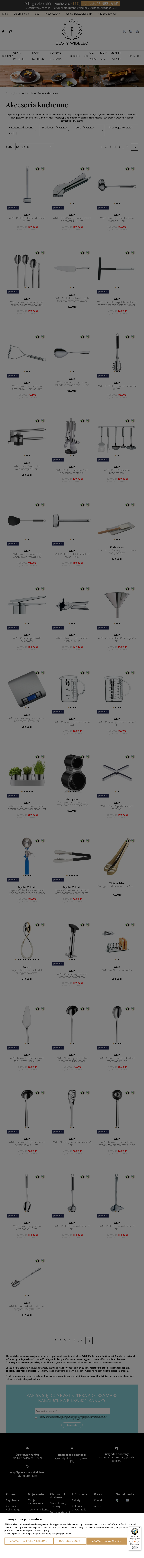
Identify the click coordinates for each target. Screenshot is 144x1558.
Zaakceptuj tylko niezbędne (28, 1541)
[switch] (135, 1547)
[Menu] (139, 1528)
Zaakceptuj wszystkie (106, 1541)
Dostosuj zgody (69, 1541)
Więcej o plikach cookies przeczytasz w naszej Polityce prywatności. (38, 1533)
